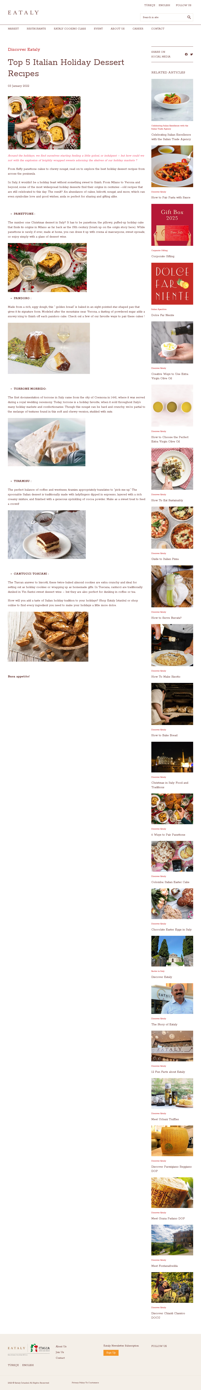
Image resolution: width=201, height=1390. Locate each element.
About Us (61, 1346)
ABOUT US (118, 28)
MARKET (13, 28)
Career (137, 28)
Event (98, 28)
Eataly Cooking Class (70, 28)
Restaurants (36, 28)
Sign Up (111, 1352)
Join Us (60, 1352)
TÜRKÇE (149, 5)
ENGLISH (164, 5)
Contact (157, 28)
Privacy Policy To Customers (85, 1382)
